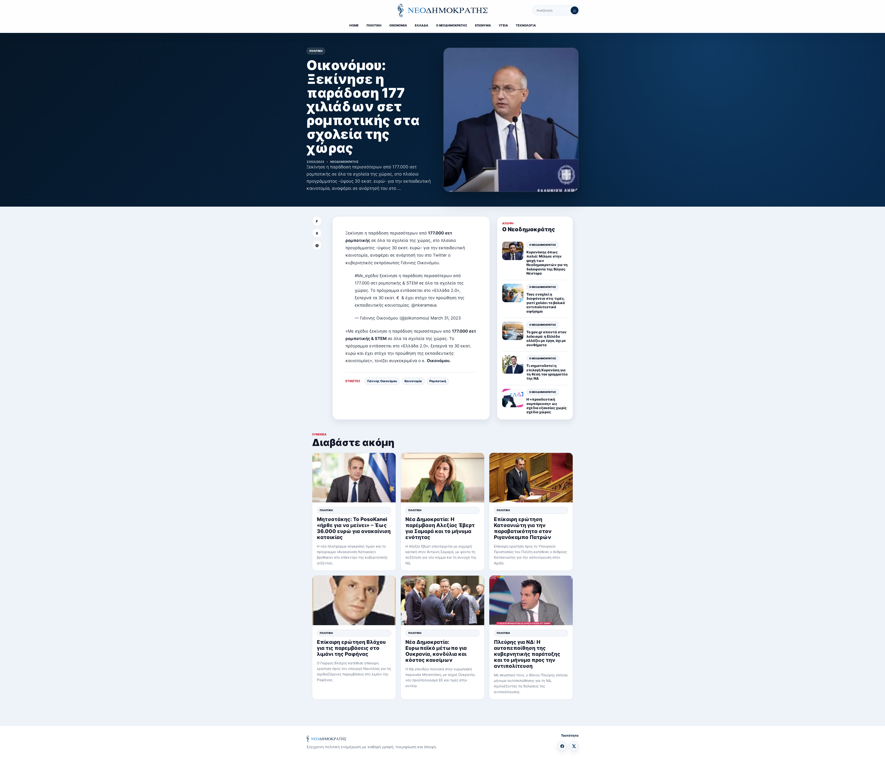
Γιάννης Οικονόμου (382, 381)
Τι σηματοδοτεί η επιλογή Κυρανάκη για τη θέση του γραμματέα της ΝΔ (547, 372)
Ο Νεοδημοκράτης (542, 244)
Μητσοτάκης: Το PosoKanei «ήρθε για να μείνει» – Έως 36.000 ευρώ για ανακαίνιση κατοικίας (354, 528)
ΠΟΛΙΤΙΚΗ (373, 25)
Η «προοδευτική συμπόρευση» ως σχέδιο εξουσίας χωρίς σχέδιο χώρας (546, 405)
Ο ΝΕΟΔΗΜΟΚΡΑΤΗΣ (451, 25)
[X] (573, 746)
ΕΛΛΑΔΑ (421, 25)
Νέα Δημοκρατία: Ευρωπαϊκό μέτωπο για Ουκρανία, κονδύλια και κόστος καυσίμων (436, 651)
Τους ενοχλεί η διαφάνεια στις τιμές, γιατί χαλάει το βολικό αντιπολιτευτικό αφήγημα (545, 303)
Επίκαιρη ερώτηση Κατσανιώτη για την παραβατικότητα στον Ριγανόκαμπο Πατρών (523, 528)
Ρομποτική (437, 381)
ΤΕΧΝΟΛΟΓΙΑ (526, 25)
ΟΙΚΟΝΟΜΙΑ (398, 25)
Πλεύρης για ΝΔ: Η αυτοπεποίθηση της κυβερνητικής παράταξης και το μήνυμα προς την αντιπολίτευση (527, 654)
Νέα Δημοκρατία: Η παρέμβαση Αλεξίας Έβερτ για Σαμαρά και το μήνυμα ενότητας (440, 528)
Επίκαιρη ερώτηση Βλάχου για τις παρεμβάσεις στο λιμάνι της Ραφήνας (351, 648)
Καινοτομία (413, 381)
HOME (354, 25)
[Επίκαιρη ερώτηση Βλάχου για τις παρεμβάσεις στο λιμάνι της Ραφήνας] (354, 600)
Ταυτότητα (569, 735)
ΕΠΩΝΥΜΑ (483, 25)
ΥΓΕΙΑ (503, 25)
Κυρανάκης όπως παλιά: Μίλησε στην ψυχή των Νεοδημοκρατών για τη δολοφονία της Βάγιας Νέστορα (547, 262)
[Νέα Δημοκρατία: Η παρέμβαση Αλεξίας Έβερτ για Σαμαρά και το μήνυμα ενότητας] (442, 477)
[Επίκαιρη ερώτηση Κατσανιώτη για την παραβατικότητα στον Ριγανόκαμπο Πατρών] (531, 477)
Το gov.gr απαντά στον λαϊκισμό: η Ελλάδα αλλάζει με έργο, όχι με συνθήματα (546, 338)
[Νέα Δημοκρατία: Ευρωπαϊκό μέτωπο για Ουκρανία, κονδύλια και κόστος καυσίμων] (442, 600)
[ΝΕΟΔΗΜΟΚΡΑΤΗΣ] (442, 10)
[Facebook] (562, 746)
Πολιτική (315, 51)
